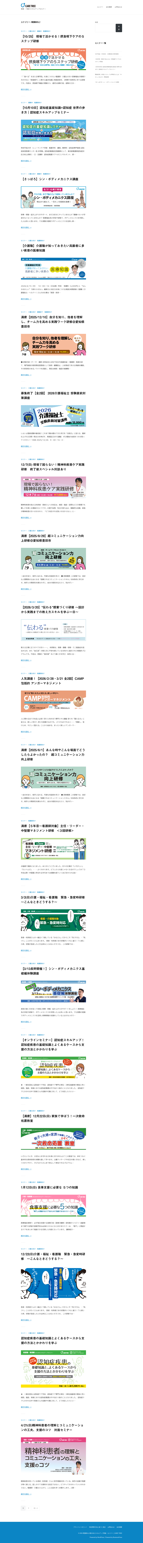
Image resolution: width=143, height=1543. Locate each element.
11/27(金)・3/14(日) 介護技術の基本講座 (107, 54)
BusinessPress (117, 1537)
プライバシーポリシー (80, 1527)
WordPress (100, 1537)
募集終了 (40, 312)
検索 (96, 22)
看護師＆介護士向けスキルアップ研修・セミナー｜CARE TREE (102, 1533)
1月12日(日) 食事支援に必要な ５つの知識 (49, 1187)
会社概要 (109, 7)
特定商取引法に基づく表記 (97, 1527)
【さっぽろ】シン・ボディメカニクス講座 (49, 179)
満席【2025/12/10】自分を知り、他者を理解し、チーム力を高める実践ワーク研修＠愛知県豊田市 (52, 322)
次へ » (36, 1508)
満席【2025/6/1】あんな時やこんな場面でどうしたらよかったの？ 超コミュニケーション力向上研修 (53, 754)
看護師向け (46, 31)
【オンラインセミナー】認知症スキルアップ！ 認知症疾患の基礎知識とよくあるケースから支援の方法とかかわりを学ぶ (54, 1044)
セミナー (100, 7)
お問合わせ (118, 7)
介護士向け (32, 31)
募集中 (39, 31)
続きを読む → (26, 89)
